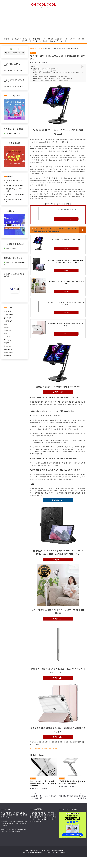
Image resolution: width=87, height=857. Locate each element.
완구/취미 (72, 39)
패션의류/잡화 (43, 41)
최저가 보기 (66, 248)
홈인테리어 (63, 41)
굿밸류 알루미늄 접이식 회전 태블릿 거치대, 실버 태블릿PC (72, 782)
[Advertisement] (43, 24)
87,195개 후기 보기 (66, 219)
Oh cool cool (43, 4)
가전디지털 (6, 39)
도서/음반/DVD (16, 39)
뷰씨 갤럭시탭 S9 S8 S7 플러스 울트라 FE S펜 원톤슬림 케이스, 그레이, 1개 (53, 78)
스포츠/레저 (58, 39)
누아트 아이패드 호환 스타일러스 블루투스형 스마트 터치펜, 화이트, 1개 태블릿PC (43, 783)
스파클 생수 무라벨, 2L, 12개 (14, 186)
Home (32, 48)
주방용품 (24, 41)
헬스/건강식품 (54, 41)
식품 (66, 39)
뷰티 (44, 39)
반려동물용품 (36, 39)
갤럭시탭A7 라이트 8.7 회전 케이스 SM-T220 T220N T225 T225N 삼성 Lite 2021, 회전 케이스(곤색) (59, 73)
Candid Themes (60, 852)
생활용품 (50, 39)
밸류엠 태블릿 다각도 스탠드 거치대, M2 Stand (45, 69)
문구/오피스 (26, 39)
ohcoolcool (44, 62)
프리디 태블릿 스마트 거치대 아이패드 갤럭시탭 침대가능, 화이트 (51, 76)
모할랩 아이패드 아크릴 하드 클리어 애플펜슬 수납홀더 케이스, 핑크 (51, 80)
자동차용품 (81, 39)
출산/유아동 (33, 41)
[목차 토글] (82, 66)
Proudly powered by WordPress (32, 852)
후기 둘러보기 (58, 500)
